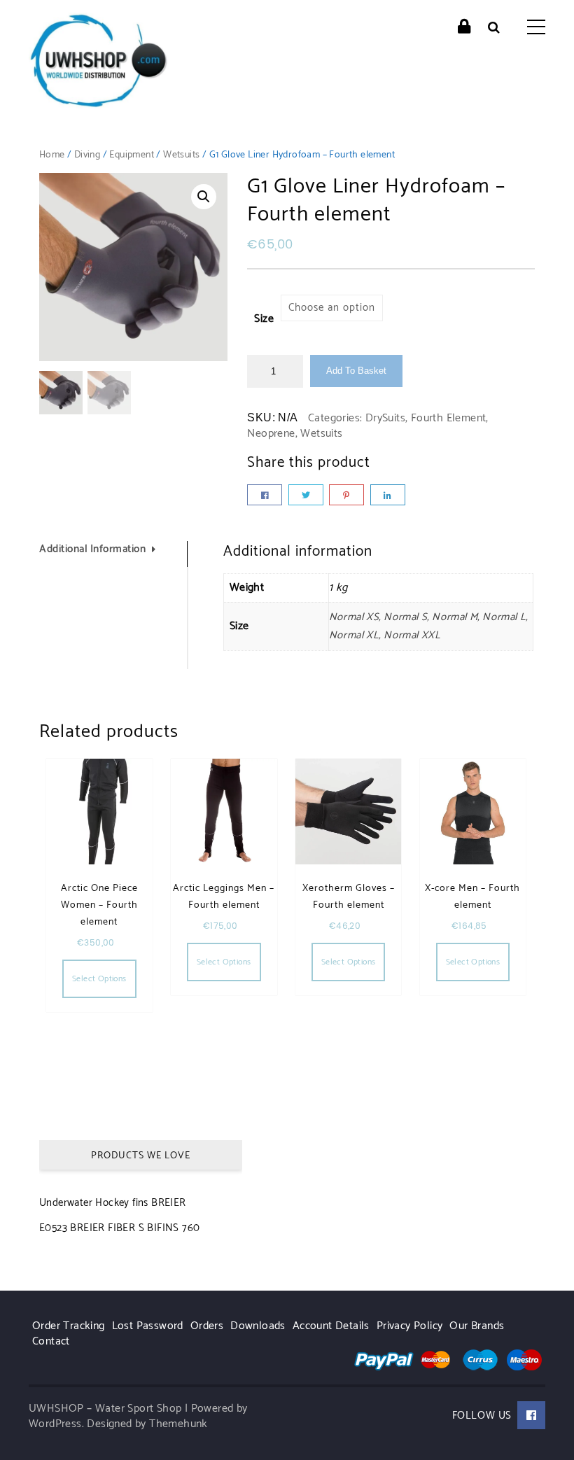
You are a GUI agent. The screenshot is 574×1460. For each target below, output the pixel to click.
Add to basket (356, 370)
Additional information (92, 550)
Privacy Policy (410, 1326)
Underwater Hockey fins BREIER (112, 1203)
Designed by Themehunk (147, 1424)
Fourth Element (448, 418)
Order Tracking (68, 1326)
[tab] (113, 554)
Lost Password (147, 1326)
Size (264, 318)
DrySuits (385, 418)
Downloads (258, 1326)
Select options (99, 978)
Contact (51, 1341)
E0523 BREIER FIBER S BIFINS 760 (119, 1228)
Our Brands (476, 1326)
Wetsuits (181, 155)
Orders (206, 1326)
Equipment (131, 155)
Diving (87, 155)
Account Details (331, 1326)
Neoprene (271, 433)
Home (52, 155)
